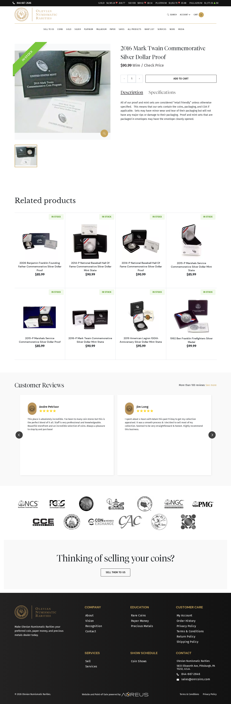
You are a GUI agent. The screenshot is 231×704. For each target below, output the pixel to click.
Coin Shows (139, 661)
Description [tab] (132, 92)
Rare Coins (138, 615)
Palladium (101, 29)
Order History (186, 621)
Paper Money (140, 621)
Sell (88, 661)
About (89, 615)
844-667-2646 (24, 3)
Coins (60, 29)
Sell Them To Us (115, 572)
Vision (89, 621)
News (172, 29)
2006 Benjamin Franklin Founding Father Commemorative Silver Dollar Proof (39, 266)
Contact (90, 631)
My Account (184, 615)
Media (181, 29)
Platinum (88, 29)
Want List (149, 29)
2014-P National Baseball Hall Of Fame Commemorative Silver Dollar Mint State (90, 266)
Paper (113, 29)
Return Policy (186, 636)
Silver (78, 29)
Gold (68, 29)
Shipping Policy (188, 641)
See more (211, 385)
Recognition (93, 626)
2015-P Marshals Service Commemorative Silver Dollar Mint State (191, 266)
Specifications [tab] (162, 92)
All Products (134, 29)
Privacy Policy (186, 626)
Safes (122, 29)
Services (162, 29)
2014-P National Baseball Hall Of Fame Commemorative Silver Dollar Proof (141, 266)
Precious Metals (142, 626)
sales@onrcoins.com (195, 679)
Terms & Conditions (190, 631)
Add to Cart (180, 78)
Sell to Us (48, 29)
